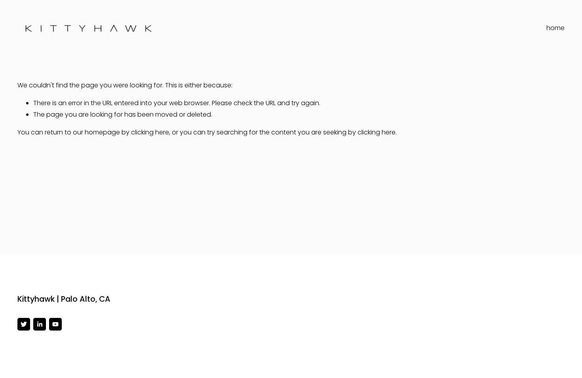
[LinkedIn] (39, 324)
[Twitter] (23, 324)
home (555, 27)
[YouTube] (55, 324)
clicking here (150, 132)
